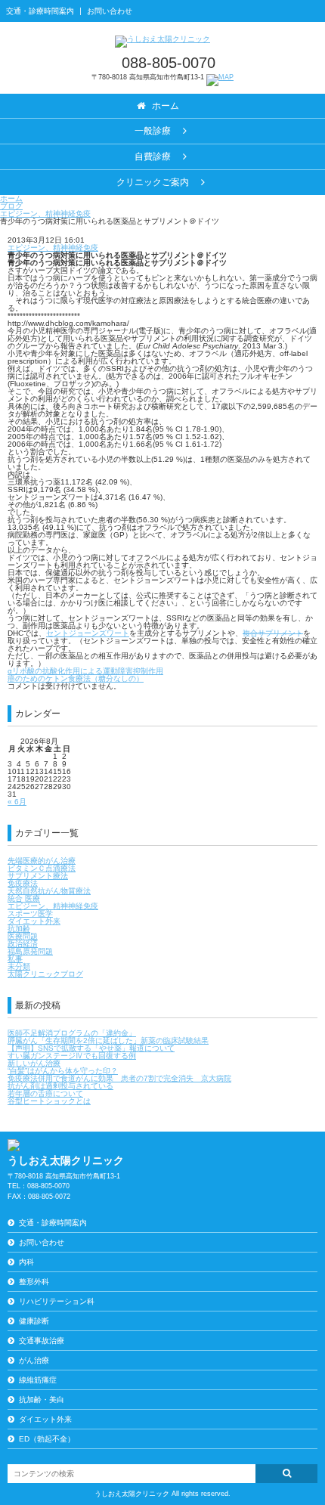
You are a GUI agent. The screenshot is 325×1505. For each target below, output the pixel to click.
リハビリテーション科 (56, 1301)
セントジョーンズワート (87, 633)
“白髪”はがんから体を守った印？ (63, 1071)
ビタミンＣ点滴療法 (42, 868)
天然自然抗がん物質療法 (49, 891)
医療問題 (23, 936)
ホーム (11, 198)
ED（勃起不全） (47, 1439)
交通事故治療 (41, 1340)
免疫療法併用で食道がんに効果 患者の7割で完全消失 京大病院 (119, 1078)
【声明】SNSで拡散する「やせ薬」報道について (91, 1048)
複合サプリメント (273, 633)
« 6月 (17, 801)
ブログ (11, 206)
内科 (26, 1262)
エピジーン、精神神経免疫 (45, 213)
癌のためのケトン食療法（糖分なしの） (76, 678)
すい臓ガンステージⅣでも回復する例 (72, 1055)
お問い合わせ (109, 11)
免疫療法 (23, 883)
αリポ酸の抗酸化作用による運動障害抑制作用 (85, 671)
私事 (15, 959)
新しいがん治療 (34, 1063)
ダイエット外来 (34, 921)
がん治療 (34, 1360)
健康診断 (34, 1321)
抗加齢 (19, 928)
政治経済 (23, 944)
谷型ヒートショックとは (49, 1101)
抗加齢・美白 (41, 1399)
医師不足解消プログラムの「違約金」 (72, 1033)
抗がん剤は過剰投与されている (60, 1086)
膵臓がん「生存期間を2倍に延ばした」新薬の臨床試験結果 (108, 1040)
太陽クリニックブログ (45, 974)
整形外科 (34, 1281)
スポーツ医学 (30, 913)
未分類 (19, 966)
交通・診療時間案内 (40, 11)
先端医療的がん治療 (42, 860)
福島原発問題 (30, 951)
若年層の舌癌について (45, 1093)
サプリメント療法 (38, 876)
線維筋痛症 (38, 1380)
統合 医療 (24, 898)
